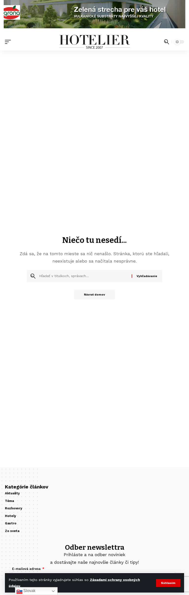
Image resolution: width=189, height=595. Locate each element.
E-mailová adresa (27, 569)
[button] (168, 583)
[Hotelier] (94, 41)
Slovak (28, 591)
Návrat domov (94, 294)
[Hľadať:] (83, 276)
